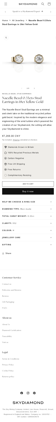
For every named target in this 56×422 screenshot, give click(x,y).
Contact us (6, 284)
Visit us (5, 342)
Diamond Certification (11, 330)
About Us (6, 324)
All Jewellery (18, 20)
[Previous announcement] (5, 12)
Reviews (5, 296)
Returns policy (8, 377)
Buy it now (28, 191)
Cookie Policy (8, 371)
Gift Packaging (8, 302)
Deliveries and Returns (11, 290)
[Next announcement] (51, 12)
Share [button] (8, 253)
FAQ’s (4, 308)
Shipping (16, 140)
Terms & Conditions (10, 359)
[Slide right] (34, 88)
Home (5, 20)
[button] (6, 4)
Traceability (7, 336)
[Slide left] (22, 88)
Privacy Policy (8, 365)
